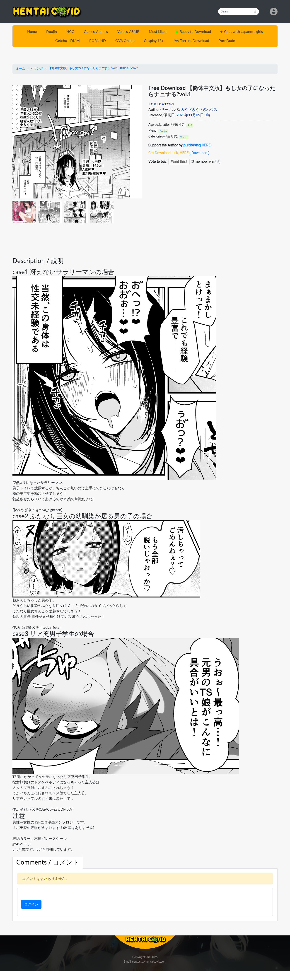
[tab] (47, 863)
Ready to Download (195, 32)
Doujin (51, 32)
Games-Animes (96, 32)
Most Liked (158, 32)
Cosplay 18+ (154, 41)
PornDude (227, 41)
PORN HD (97, 41)
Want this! (179, 161)
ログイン (31, 904)
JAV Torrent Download (191, 41)
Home (32, 32)
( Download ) (199, 153)
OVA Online (124, 41)
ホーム (20, 68)
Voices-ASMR (128, 32)
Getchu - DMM (67, 41)
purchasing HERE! (198, 145)
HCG (70, 32)
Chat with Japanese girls (243, 32)
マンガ (38, 68)
